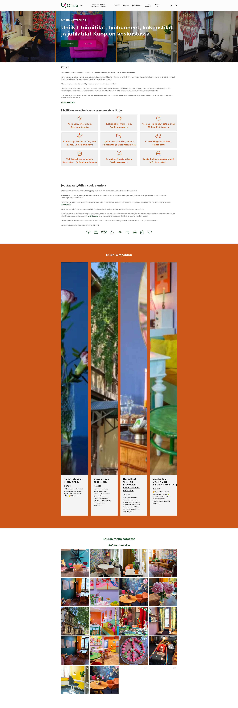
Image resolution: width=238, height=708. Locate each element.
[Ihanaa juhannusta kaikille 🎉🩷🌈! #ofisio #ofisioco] (163, 592)
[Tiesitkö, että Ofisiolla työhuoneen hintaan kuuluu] (75, 592)
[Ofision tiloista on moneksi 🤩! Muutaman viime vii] (104, 621)
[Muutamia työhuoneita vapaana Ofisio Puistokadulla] (163, 621)
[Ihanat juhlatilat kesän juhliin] (74, 368)
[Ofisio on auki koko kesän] (104, 368)
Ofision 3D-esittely (68, 102)
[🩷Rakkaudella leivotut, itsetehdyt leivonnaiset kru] (133, 650)
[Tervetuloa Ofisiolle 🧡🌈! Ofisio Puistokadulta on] (104, 650)
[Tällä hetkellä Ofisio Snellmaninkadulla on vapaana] (133, 563)
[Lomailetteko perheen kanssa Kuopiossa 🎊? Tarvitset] (75, 621)
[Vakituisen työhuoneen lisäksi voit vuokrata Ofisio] (75, 680)
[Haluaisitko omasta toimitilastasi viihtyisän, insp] (163, 680)
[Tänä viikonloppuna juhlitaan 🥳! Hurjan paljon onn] (133, 621)
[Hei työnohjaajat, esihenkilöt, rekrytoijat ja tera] (75, 563)
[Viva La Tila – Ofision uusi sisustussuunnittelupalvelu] (163, 368)
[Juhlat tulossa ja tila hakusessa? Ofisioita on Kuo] (133, 680)
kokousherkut (66, 205)
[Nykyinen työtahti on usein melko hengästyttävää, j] (163, 650)
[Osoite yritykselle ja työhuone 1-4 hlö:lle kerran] (133, 592)
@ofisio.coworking (119, 545)
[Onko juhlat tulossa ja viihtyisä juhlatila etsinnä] (104, 592)
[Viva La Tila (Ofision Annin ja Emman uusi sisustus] (104, 563)
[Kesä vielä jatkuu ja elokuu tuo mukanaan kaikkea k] (163, 563)
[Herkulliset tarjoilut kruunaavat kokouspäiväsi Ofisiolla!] (133, 368)
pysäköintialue (93, 216)
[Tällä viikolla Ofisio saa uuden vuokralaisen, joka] (75, 650)
